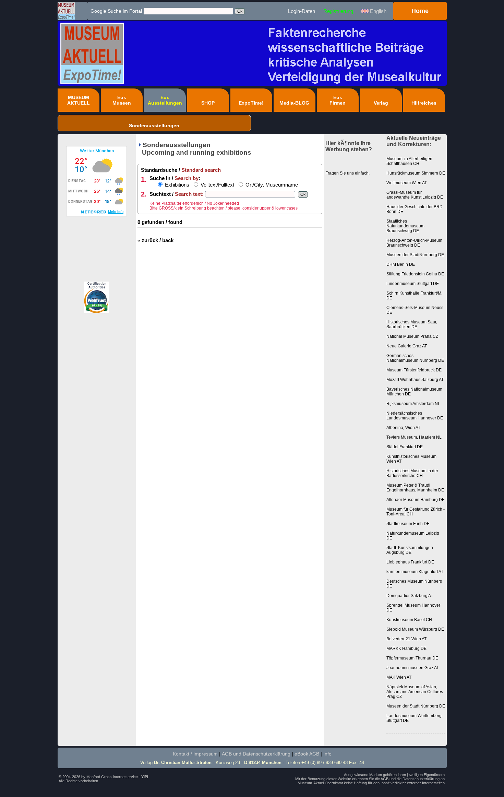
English (377, 11)
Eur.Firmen (337, 100)
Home (420, 11)
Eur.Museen (121, 100)
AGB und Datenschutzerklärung (256, 754)
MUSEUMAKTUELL (78, 100)
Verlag (381, 103)
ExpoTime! (251, 103)
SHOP (208, 103)
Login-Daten (301, 11)
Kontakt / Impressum (195, 754)
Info (327, 754)
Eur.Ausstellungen (165, 100)
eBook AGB (307, 754)
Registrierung (338, 11)
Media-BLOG (294, 103)
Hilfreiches (423, 103)
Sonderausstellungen (154, 125)
